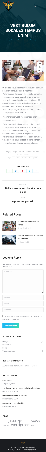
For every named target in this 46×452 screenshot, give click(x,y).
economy (24, 157)
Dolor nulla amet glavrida (13, 403)
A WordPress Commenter (13, 366)
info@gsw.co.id (32, 450)
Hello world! (32, 366)
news (35, 421)
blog (18, 157)
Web (8, 426)
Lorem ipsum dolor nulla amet (28, 223)
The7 (30, 157)
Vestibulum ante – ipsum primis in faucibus (21, 388)
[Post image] (9, 226)
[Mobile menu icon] (41, 6)
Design (7, 63)
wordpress (20, 424)
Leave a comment (23, 154)
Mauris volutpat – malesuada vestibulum (30, 237)
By (21, 152)
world (36, 157)
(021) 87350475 (15, 450)
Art (13, 157)
